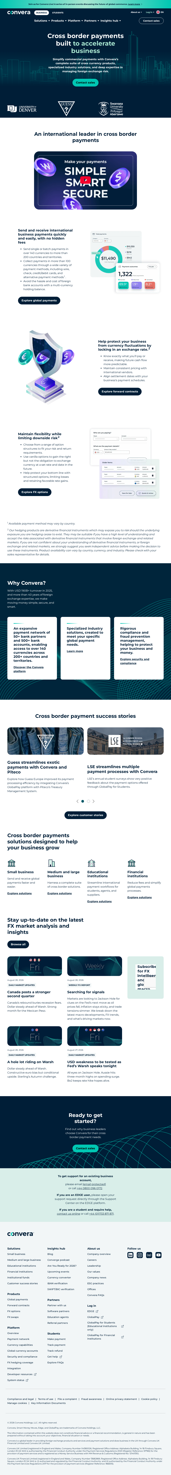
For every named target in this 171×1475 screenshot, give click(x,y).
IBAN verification (57, 1283)
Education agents (58, 1317)
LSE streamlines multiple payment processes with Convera (122, 769)
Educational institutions (21, 1265)
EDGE (90, 1311)
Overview (13, 1333)
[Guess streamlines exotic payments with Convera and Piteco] (45, 741)
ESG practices (95, 1283)
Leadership (94, 1265)
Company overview (99, 1254)
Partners (90, 20)
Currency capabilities (20, 1344)
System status (15, 1380)
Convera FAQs (95, 1295)
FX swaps (13, 1317)
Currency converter (59, 1277)
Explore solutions (139, 897)
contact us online (68, 1213)
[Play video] (85, 180)
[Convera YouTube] (158, 1255)
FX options (13, 1311)
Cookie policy (149, 1399)
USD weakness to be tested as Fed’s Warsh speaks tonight (94, 1064)
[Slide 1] (83, 801)
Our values (93, 1271)
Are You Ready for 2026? (61, 1265)
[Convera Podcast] (149, 1255)
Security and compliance (22, 1356)
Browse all (18, 944)
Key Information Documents (48, 1403)
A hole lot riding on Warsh (30, 1062)
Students (57, 12)
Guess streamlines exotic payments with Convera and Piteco (37, 767)
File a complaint (67, 1399)
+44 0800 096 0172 (89, 1188)
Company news (96, 1277)
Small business (16, 1254)
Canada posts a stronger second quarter (29, 994)
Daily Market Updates (22, 985)
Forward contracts (18, 1305)
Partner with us (56, 1305)
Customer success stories (22, 1283)
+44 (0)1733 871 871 (101, 1213)
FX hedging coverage (20, 1362)
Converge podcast (58, 1259)
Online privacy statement (121, 1399)
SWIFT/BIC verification (60, 1289)
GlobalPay (93, 1317)
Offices (91, 1289)
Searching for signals (86, 992)
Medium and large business (24, 1259)
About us (135, 12)
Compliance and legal (20, 1399)
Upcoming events (58, 1271)
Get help (52, 1356)
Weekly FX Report (79, 985)
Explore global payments (39, 300)
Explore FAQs (55, 1362)
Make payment (56, 1339)
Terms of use (45, 1399)
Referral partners (57, 1322)
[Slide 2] (88, 801)
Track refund (55, 1350)
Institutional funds (18, 1277)
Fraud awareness (91, 1399)
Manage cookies (17, 1403)
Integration (14, 1368)
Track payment (56, 1344)
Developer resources (19, 1374)
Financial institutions (20, 1271)
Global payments (17, 1299)
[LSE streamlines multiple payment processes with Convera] (125, 741)
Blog (50, 1254)
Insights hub (109, 20)
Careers (92, 1259)
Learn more (75, 651)
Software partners (58, 1311)
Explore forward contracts (120, 391)
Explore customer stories (85, 815)
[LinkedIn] (130, 1255)
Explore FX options (35, 492)
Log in (149, 12)
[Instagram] (140, 1255)
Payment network (18, 1339)
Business (41, 12)
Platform (74, 20)
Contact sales (151, 20)
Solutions (40, 20)
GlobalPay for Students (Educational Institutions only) (102, 1326)
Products (57, 20)
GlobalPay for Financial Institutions (101, 1337)
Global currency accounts (22, 1350)
